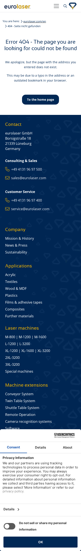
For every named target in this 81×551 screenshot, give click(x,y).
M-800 (10, 337)
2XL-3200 (12, 357)
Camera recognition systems (28, 421)
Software (12, 428)
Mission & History (19, 238)
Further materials (19, 316)
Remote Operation (20, 414)
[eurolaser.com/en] (27, 6)
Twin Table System (20, 400)
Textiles (11, 281)
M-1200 (25, 337)
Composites (15, 309)
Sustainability (16, 252)
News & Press (16, 245)
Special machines (19, 371)
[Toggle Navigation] (56, 6)
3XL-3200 (12, 364)
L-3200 (24, 343)
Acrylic (10, 274)
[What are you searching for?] (64, 6)
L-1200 (10, 343)
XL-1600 (27, 350)
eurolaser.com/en (34, 21)
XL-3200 (44, 350)
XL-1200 (11, 350)
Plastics (11, 295)
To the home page (40, 99)
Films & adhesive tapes (23, 302)
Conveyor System (19, 394)
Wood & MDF (16, 288)
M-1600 (40, 337)
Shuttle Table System (22, 407)
